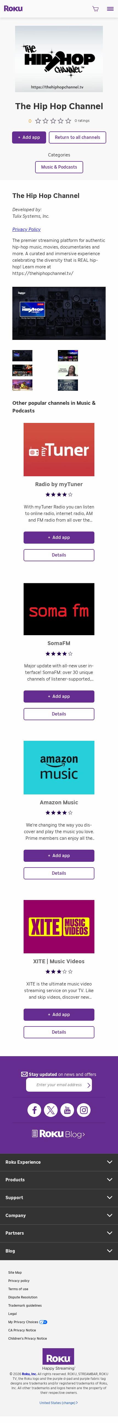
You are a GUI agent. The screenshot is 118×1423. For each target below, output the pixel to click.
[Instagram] (84, 1110)
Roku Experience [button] (23, 1162)
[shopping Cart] (95, 10)
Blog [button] (10, 1251)
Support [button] (14, 1198)
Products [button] (15, 1180)
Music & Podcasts (59, 167)
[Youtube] (67, 1110)
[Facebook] (34, 1110)
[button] (110, 9)
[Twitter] (51, 1110)
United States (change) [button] (57, 1403)
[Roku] (11, 8)
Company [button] (15, 1215)
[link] (59, 1134)
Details (59, 555)
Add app (29, 137)
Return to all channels (77, 137)
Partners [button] (14, 1233)
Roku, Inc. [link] (29, 1374)
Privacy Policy (26, 229)
